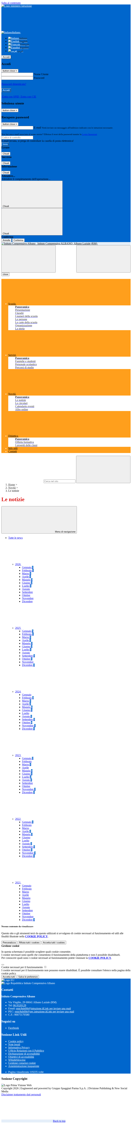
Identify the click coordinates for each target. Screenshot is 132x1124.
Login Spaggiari (89, 134)
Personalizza (9, 942)
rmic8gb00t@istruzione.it (43, 1008)
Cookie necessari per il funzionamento (22, 967)
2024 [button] (18, 691)
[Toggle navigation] (28, 259)
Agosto (26, 589)
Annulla (6, 240)
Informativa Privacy (19, 1047)
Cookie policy (16, 1041)
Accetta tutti (54, 942)
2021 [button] (18, 882)
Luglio (26, 585)
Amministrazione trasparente (23, 1066)
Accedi (6, 57)
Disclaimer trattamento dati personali (21, 1094)
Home (11, 484)
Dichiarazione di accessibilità (24, 1053)
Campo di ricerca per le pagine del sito (22, 481)
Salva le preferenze (28, 977)
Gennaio (27, 567)
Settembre (27, 592)
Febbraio (28, 570)
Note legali (14, 1044)
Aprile (26, 576)
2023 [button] (18, 755)
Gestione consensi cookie (22, 1063)
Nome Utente (41, 74)
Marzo (26, 573)
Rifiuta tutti (29, 942)
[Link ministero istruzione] (16, 5)
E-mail (37, 127)
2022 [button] (18, 818)
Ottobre (26, 595)
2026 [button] (18, 564)
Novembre (28, 598)
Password (39, 77)
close (5, 274)
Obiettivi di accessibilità (21, 1056)
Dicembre (27, 601)
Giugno (27, 582)
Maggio (27, 579)
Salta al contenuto (11, 2)
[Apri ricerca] (103, 259)
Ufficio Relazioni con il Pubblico (26, 1050)
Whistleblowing (16, 1059)
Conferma (18, 240)
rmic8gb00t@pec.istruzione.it (44, 1011)
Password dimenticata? (13, 84)
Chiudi (6, 153)
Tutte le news (15, 537)
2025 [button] (18, 627)
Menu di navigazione (64, 531)
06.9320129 (19, 1005)
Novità (12, 487)
